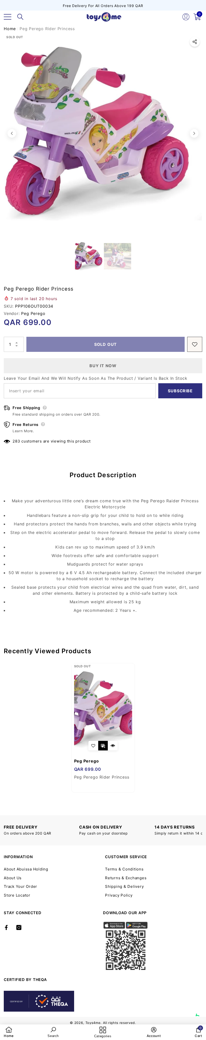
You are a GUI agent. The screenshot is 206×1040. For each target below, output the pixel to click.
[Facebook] (6, 927)
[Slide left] (12, 133)
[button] (20, 17)
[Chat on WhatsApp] (199, 1010)
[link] (9, 1032)
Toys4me (93, 1023)
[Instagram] (19, 927)
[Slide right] (194, 133)
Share (195, 42)
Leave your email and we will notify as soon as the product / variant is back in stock (95, 378)
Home (10, 28)
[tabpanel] (103, 728)
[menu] (7, 17)
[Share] (195, 42)
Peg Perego (33, 313)
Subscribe (180, 390)
